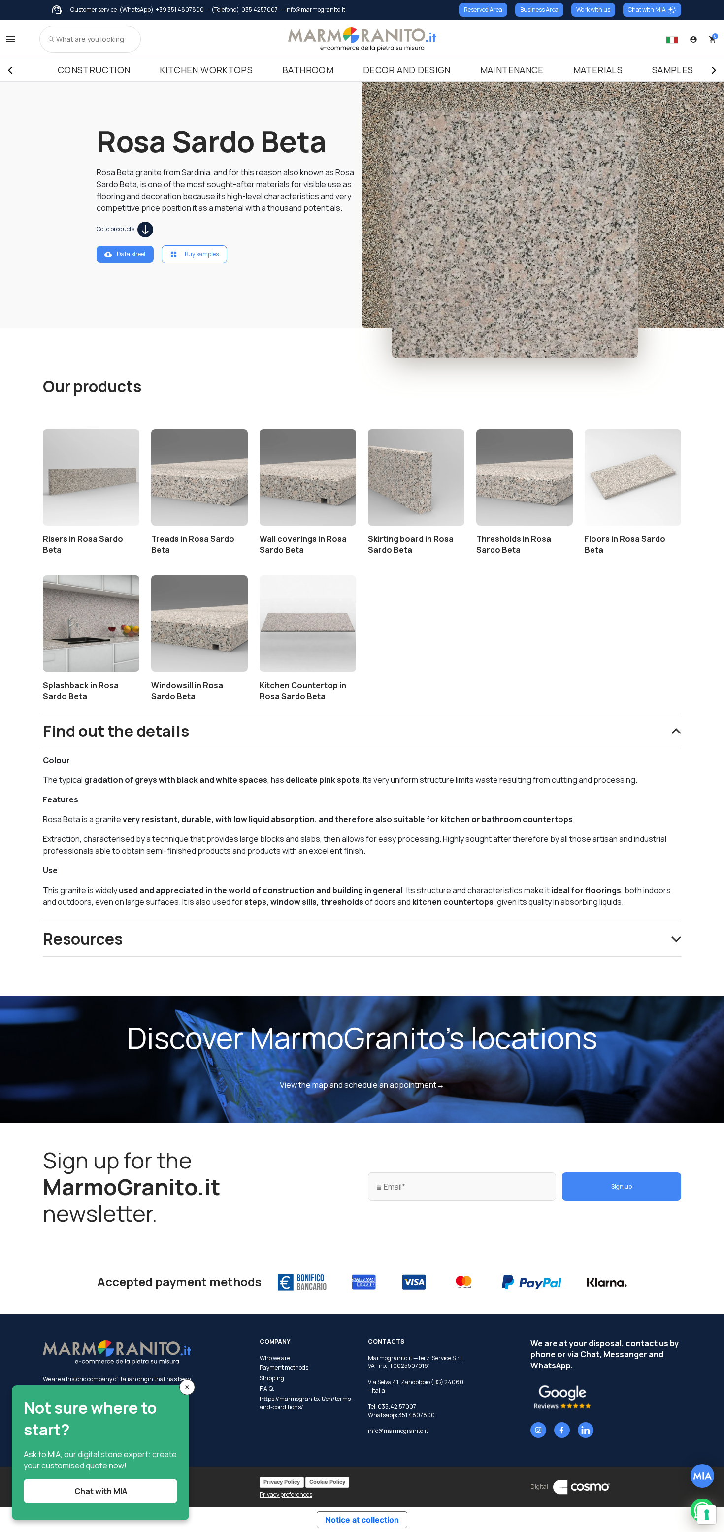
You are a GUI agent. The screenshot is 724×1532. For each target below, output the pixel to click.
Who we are (275, 1358)
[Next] (714, 70)
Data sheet (131, 254)
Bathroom (307, 70)
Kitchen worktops (206, 70)
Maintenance (512, 70)
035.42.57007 (397, 1406)
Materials (598, 70)
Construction (94, 70)
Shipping (272, 1378)
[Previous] (10, 70)
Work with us (593, 9)
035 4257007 (259, 10)
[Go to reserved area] (693, 39)
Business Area (539, 9)
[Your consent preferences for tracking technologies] (706, 1514)
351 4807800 (416, 1415)
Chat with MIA (647, 9)
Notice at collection (362, 1520)
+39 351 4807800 (180, 10)
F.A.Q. (267, 1389)
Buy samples (202, 254)
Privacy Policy (281, 1481)
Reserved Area (483, 9)
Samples (672, 70)
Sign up (621, 1186)
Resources (83, 939)
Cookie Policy (327, 1481)
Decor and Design (407, 70)
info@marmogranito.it (398, 1431)
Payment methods (284, 1368)
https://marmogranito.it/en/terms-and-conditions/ (306, 1403)
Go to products (116, 229)
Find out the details (116, 731)
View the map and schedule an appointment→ (362, 1084)
